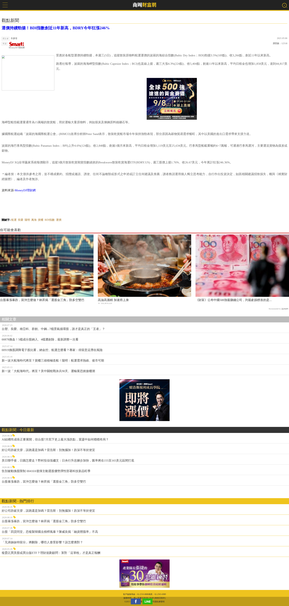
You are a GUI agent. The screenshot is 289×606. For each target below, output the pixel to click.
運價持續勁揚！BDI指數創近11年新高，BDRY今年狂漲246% (56, 28)
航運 (14, 219)
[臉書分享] (136, 601)
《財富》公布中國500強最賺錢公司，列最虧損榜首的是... (234, 300)
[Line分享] (148, 601)
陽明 (27, 219)
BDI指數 (50, 219)
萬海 (34, 219)
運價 (58, 219)
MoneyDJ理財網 (25, 190)
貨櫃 (40, 219)
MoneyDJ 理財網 (17, 47)
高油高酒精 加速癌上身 (113, 300)
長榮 (20, 219)
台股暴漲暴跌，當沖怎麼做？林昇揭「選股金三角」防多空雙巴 (42, 300)
